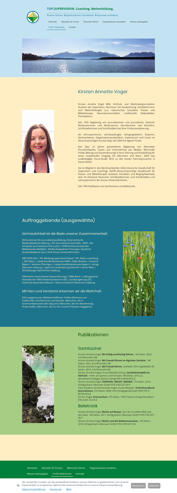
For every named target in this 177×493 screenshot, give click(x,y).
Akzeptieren (138, 485)
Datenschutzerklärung (33, 489)
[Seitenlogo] (32, 17)
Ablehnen (154, 485)
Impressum (56, 489)
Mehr (69, 489)
